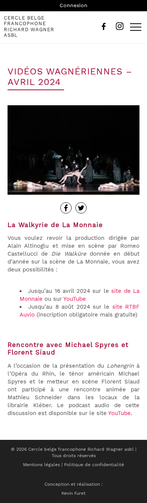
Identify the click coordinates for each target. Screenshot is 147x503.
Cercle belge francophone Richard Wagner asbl (29, 26)
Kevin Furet (73, 493)
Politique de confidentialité (94, 464)
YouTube (74, 298)
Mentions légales (41, 464)
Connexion (73, 5)
